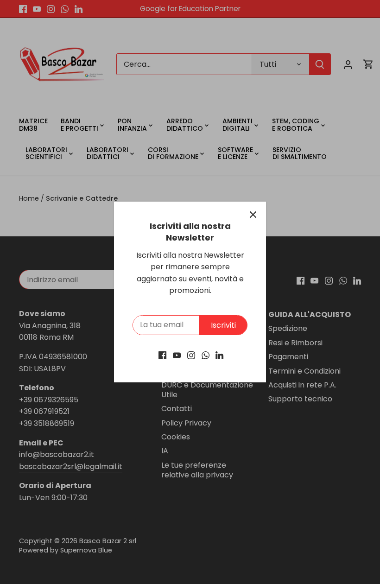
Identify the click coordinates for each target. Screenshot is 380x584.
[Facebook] (162, 355)
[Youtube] (177, 355)
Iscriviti (223, 325)
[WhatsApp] (205, 355)
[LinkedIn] (219, 355)
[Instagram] (191, 355)
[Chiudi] (253, 214)
